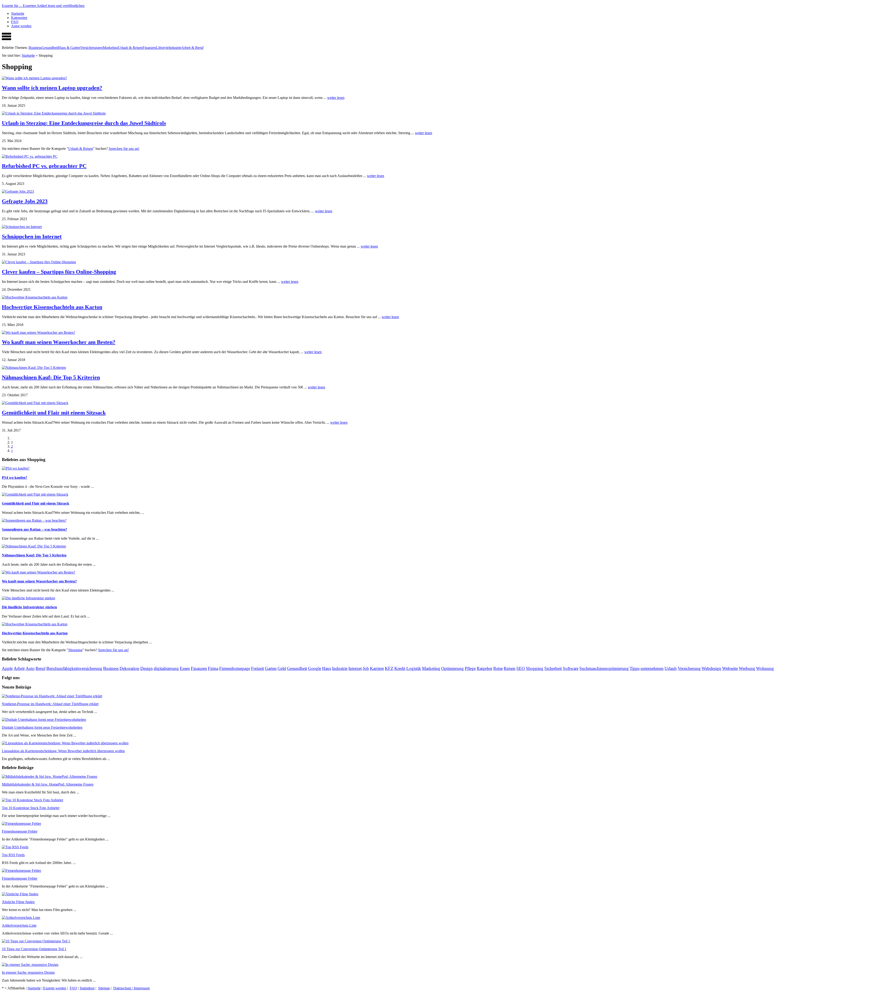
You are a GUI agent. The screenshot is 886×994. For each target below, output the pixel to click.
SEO (520, 668)
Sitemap (104, 988)
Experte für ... (43, 6)
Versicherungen (91, 48)
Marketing (110, 48)
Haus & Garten (69, 48)
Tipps (635, 668)
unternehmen (652, 668)
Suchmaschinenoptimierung (604, 668)
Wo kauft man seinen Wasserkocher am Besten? (58, 342)
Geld (282, 668)
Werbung (747, 668)
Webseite (730, 668)
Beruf (40, 668)
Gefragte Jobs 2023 (25, 201)
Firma (213, 668)
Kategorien (19, 18)
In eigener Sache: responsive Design (28, 972)
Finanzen (149, 48)
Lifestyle (162, 48)
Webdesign (711, 668)
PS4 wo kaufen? (14, 477)
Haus (326, 668)
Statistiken (87, 988)
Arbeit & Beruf (192, 48)
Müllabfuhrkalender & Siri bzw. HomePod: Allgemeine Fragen (47, 784)
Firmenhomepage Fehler (19, 831)
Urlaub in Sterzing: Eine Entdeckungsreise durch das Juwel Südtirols (84, 123)
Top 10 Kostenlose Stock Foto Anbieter (31, 808)
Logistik (413, 668)
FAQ (14, 22)
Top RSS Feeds (13, 855)
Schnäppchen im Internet (32, 237)
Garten (271, 668)
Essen (185, 668)
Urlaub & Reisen (130, 48)
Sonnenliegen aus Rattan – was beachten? (34, 529)
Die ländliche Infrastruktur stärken (29, 607)
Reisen (509, 668)
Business (35, 48)
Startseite (17, 13)
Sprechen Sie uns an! (124, 149)
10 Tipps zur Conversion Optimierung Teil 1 (34, 949)
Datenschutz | (123, 988)
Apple (7, 668)
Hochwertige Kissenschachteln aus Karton (52, 307)
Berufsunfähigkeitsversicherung (74, 668)
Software (570, 668)
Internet (355, 668)
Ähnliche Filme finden (18, 902)
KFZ (389, 668)
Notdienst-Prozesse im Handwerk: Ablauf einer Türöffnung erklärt (50, 704)
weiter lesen (335, 98)
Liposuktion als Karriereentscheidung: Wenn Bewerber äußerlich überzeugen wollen (63, 751)
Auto (30, 668)
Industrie (175, 48)
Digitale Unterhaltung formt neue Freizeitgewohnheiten (42, 727)
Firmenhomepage (234, 668)
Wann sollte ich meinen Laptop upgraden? (52, 88)
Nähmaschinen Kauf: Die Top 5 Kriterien (51, 377)
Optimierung (452, 668)
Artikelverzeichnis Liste (19, 925)
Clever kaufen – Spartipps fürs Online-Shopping (59, 272)
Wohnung (765, 668)
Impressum (142, 988)
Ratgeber (484, 668)
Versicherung (689, 668)
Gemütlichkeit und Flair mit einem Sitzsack (54, 413)
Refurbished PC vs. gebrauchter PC (44, 166)
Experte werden (54, 988)
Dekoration (129, 668)
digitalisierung (166, 668)
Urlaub (670, 668)
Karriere (377, 668)
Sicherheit (553, 668)
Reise (498, 668)
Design (146, 668)
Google (314, 668)
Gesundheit (50, 48)
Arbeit (19, 668)
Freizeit (257, 668)
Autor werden (21, 26)
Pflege (470, 668)
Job (366, 668)
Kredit (399, 668)
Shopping (75, 650)
